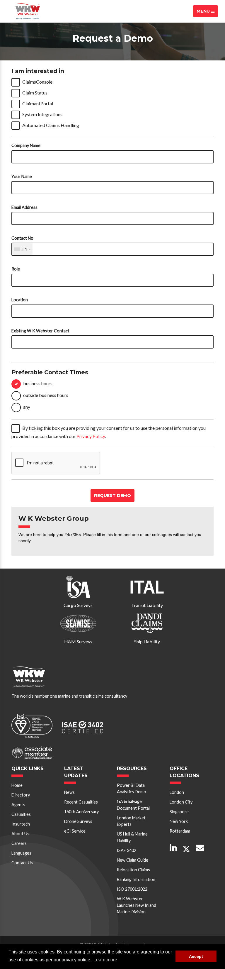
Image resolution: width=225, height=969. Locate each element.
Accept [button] (196, 956)
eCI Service (75, 830)
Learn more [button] (105, 959)
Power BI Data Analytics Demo (131, 788)
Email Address (24, 207)
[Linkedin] (173, 848)
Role (15, 268)
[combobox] (22, 249)
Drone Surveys (78, 821)
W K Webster (27, 11)
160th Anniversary (81, 811)
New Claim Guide (132, 860)
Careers (19, 843)
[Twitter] (186, 849)
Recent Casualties (81, 801)
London (177, 792)
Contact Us (22, 862)
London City (181, 801)
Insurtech (20, 823)
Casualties (21, 814)
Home (17, 785)
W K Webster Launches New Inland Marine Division (136, 905)
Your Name (21, 176)
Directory (20, 794)
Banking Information (136, 879)
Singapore (179, 811)
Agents (18, 804)
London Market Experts (131, 821)
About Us (20, 833)
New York (179, 821)
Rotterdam (180, 830)
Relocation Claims (133, 869)
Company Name (25, 145)
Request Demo (112, 495)
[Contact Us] (200, 848)
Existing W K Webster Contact (40, 330)
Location (19, 299)
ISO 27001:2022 (132, 889)
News (69, 792)
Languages (21, 852)
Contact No (22, 238)
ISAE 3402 (126, 850)
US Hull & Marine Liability (132, 837)
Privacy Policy (90, 436)
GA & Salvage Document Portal (133, 804)
